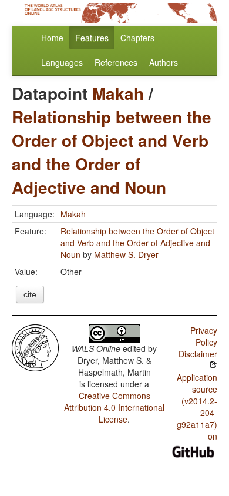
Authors (163, 62)
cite (29, 294)
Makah (118, 93)
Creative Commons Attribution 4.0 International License (114, 407)
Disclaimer (198, 354)
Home (52, 37)
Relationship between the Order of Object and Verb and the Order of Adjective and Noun (111, 152)
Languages (62, 62)
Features (92, 37)
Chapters (137, 37)
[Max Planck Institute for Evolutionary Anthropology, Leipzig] (35, 347)
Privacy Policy (203, 336)
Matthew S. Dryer (126, 254)
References (116, 62)
